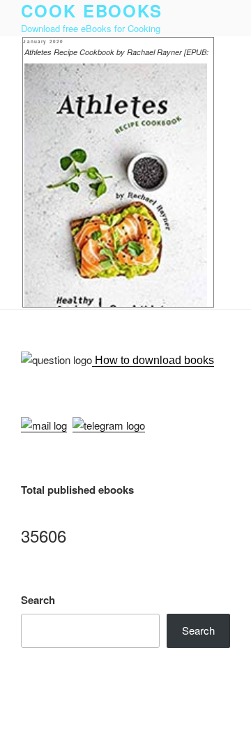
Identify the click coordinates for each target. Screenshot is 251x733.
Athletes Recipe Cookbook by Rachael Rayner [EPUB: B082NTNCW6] (116, 53)
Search (38, 599)
